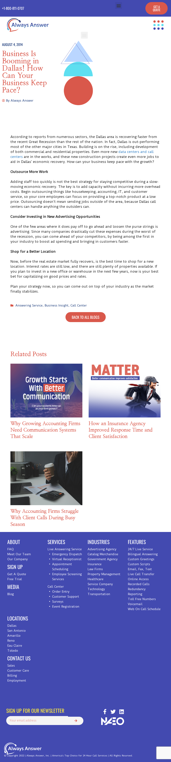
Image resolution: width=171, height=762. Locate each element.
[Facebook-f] (104, 711)
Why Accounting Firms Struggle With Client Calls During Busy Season (44, 518)
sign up (15, 566)
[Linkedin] (121, 711)
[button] (118, 5)
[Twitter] (113, 711)
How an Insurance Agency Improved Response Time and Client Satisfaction (120, 430)
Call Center (78, 305)
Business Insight (56, 305)
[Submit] (75, 721)
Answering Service (29, 305)
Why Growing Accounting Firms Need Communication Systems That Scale (45, 430)
